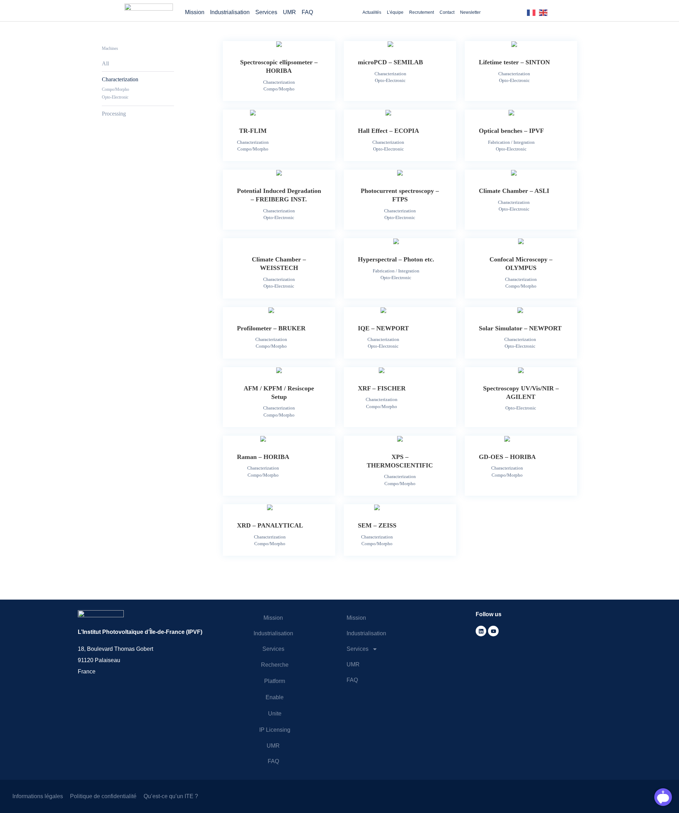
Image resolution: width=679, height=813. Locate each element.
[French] (533, 12)
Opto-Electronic (115, 97)
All (105, 63)
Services (266, 12)
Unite (275, 714)
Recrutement (421, 12)
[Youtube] (493, 631)
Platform (274, 681)
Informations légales (37, 796)
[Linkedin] (481, 631)
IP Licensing (274, 730)
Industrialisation (230, 12)
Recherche (275, 665)
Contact (447, 12)
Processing (114, 114)
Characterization (120, 79)
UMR (289, 12)
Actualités (371, 12)
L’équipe (395, 12)
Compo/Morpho (115, 89)
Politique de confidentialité (103, 796)
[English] (545, 12)
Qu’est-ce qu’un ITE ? (171, 796)
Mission (194, 12)
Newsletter (470, 12)
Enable (275, 697)
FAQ (307, 12)
